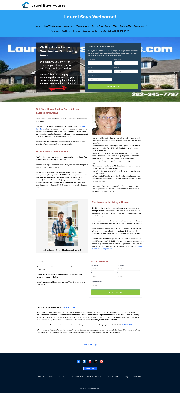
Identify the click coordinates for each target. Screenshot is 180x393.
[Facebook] (78, 361)
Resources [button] (139, 26)
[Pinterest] (90, 361)
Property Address (93, 76)
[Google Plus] (102, 361)
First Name (91, 59)
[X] (96, 361)
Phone (90, 67)
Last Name (117, 59)
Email (116, 67)
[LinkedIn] (84, 361)
